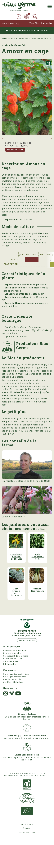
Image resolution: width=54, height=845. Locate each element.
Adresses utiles (10, 661)
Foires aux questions (13, 659)
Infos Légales (27, 828)
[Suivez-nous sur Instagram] (5, 693)
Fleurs (12, 39)
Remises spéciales (12, 653)
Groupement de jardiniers (15, 656)
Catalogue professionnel (15, 677)
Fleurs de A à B (44, 39)
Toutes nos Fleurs (26, 39)
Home (4, 39)
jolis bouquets (38, 401)
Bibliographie (9, 664)
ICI (47, 30)
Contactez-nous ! (27, 640)
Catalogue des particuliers (16, 674)
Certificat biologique (13, 682)
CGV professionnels (27, 832)
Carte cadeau (8, 24)
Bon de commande (12, 679)
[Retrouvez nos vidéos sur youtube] (18, 693)
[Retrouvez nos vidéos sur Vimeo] (11, 693)
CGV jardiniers (27, 824)
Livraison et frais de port (15, 650)
